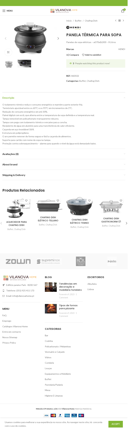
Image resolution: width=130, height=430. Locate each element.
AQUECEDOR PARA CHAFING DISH (16, 223)
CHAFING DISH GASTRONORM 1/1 (111, 220)
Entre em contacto (11, 331)
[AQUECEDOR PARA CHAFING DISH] (16, 207)
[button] (5, 38)
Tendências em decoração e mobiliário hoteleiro (70, 287)
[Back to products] (119, 21)
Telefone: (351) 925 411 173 (20, 290)
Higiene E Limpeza (54, 395)
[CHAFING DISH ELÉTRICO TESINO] (79, 206)
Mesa (47, 390)
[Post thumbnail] (51, 290)
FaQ (4, 315)
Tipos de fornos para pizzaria (68, 307)
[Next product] (123, 21)
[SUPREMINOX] (49, 261)
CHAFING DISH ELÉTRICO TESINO (79, 221)
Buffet (78, 20)
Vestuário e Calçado (55, 351)
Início (69, 20)
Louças (48, 368)
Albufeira (92, 284)
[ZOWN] (18, 261)
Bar (46, 335)
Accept (116, 424)
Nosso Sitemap (9, 337)
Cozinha (49, 341)
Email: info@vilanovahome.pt (20, 296)
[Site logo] (64, 10)
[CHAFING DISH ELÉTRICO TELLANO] (48, 205)
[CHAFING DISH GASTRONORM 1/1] (111, 206)
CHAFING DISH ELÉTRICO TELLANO (48, 219)
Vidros (48, 357)
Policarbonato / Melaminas (58, 346)
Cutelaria (49, 362)
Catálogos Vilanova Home (15, 326)
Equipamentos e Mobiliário (58, 373)
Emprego (6, 320)
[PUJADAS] (112, 261)
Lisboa (91, 289)
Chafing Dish (91, 20)
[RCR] (80, 261)
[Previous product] (116, 21)
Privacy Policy (9, 342)
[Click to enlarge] (8, 52)
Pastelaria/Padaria (54, 384)
